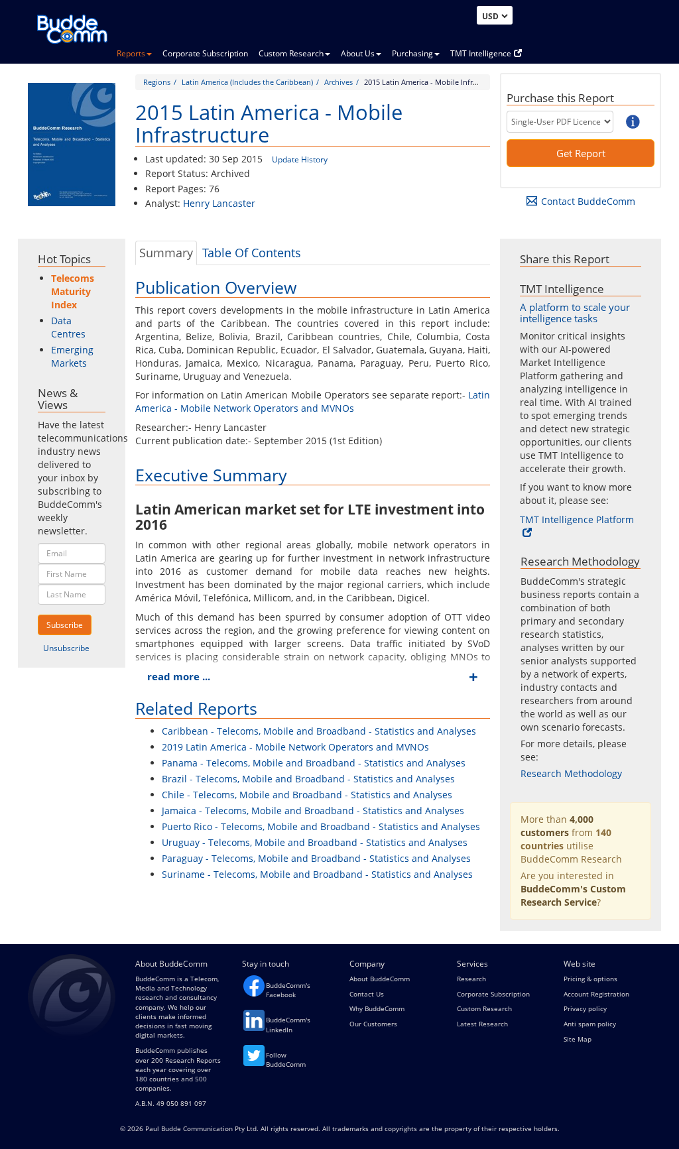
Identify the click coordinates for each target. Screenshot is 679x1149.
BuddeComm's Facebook (288, 990)
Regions (156, 82)
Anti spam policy (590, 1023)
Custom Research (291, 53)
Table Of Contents (251, 253)
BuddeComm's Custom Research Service (573, 895)
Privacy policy (585, 1008)
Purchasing (412, 53)
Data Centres (68, 327)
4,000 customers (557, 826)
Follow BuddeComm (286, 1059)
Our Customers (373, 1023)
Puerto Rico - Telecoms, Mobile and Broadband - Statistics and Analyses (321, 826)
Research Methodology (571, 773)
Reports (131, 53)
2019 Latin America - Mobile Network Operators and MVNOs (295, 747)
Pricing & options (590, 978)
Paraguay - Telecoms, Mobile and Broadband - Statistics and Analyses (316, 858)
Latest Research (482, 1023)
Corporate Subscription (205, 53)
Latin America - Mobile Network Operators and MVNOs (313, 401)
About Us (358, 53)
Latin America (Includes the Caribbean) (247, 82)
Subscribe (64, 625)
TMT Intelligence (480, 53)
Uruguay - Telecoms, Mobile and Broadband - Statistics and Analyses (314, 842)
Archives (338, 82)
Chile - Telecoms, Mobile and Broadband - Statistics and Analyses (307, 794)
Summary (166, 253)
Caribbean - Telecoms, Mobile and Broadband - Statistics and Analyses (319, 731)
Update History (300, 159)
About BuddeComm (379, 978)
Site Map (577, 1039)
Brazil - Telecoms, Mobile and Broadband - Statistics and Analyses (308, 778)
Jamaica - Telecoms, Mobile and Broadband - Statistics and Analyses (313, 810)
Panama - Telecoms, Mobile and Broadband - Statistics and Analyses (313, 762)
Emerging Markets (72, 356)
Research (471, 978)
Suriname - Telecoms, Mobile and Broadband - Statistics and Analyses (317, 874)
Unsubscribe (66, 648)
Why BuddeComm (376, 1008)
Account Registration (596, 993)
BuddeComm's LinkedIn (288, 1024)
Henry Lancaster (219, 203)
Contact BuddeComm (588, 201)
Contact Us (366, 993)
